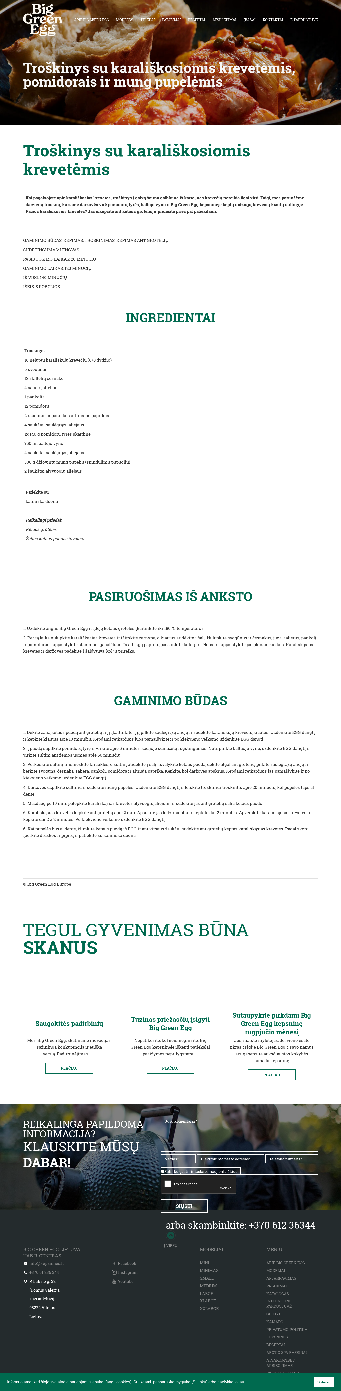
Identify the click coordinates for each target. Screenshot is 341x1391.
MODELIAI (125, 19)
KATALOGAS (277, 1293)
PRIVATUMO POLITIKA (286, 1329)
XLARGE (208, 1300)
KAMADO (274, 1321)
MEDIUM (208, 1285)
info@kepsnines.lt (46, 1263)
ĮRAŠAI (250, 19)
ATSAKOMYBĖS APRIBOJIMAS (280, 1363)
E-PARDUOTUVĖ (304, 19)
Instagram (128, 1272)
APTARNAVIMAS (281, 1278)
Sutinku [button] (324, 1382)
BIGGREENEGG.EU (282, 1372)
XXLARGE (209, 1308)
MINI (204, 1262)
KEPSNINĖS (277, 1336)
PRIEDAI (148, 19)
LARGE (206, 1293)
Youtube (126, 1281)
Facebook (127, 1263)
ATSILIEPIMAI (224, 19)
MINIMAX (209, 1270)
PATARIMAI (171, 19)
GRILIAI (273, 1313)
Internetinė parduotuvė (279, 1303)
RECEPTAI (196, 19)
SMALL (207, 1278)
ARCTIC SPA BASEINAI (286, 1352)
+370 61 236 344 (44, 1272)
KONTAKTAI (273, 19)
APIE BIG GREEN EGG (91, 19)
